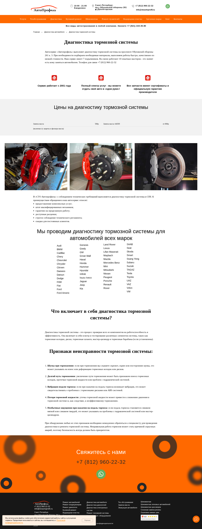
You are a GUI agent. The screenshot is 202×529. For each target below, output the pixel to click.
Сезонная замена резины (151, 510)
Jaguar (83, 281)
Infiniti (83, 274)
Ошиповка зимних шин (150, 512)
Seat (129, 248)
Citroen (60, 267)
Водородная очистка (132, 19)
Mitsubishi (108, 270)
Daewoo (61, 271)
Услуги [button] (23, 19)
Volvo (129, 288)
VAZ (129, 284)
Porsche (107, 281)
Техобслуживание (38, 19)
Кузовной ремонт (74, 19)
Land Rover (109, 244)
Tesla (129, 273)
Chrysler (61, 264)
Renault (107, 284)
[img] (168, 6)
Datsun (60, 274)
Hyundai (84, 270)
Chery (60, 256)
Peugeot (107, 277)
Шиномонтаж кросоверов (151, 507)
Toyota (130, 277)
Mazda (106, 259)
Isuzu (82, 277)
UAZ (129, 280)
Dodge (60, 278)
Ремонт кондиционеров (72, 505)
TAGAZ (130, 269)
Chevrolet (62, 260)
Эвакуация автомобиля (127, 508)
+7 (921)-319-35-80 (136, 26)
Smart (130, 255)
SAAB (130, 244)
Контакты (178, 19)
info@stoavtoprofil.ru (145, 10)
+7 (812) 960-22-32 (144, 6)
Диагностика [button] (56, 19)
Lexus (106, 248)
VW (128, 291)
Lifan (105, 252)
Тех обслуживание (125, 502)
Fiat (59, 285)
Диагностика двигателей (96, 505)
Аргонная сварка (154, 19)
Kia (81, 288)
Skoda (130, 251)
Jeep (82, 285)
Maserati (113, 252)
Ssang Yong (133, 259)
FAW (59, 282)
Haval (83, 259)
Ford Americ (63, 293)
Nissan (106, 273)
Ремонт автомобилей (71, 502)
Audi (59, 245)
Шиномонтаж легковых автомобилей (155, 504)
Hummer (84, 266)
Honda (83, 263)
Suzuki (130, 266)
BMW (60, 249)
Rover (106, 288)
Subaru (130, 262)
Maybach (108, 255)
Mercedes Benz (111, 262)
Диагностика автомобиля (54, 32)
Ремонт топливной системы (98, 513)
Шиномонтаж (92, 19)
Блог (168, 19)
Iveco (89, 277)
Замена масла (124, 505)
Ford (59, 289)
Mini (105, 266)
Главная (36, 32)
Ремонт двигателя (70, 507)
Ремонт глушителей (110, 19)
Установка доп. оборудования (99, 516)
